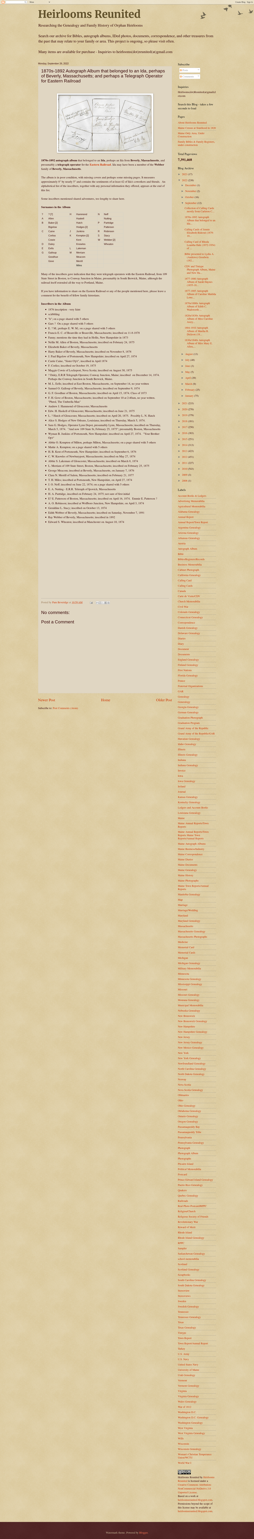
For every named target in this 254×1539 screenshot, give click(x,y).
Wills (181, 1438)
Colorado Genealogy (189, 612)
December (191, 185)
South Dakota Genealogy (191, 1285)
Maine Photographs (188, 880)
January (189, 395)
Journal (182, 791)
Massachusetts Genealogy (191, 931)
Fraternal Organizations (190, 686)
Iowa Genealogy (186, 781)
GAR (180, 691)
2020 (185, 409)
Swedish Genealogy (188, 1306)
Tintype (182, 1332)
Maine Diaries (185, 859)
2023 (185, 174)
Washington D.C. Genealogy (193, 1417)
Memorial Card (186, 947)
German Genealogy (188, 712)
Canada (182, 591)
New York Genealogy (189, 1058)
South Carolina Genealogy (192, 1280)
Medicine (183, 942)
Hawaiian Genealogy (189, 738)
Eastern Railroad (100, 164)
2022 (185, 180)
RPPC (181, 1243)
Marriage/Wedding (188, 910)
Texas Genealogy (187, 1327)
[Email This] (97, 602)
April (188, 377)
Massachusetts (185, 926)
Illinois (181, 749)
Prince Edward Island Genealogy (195, 1179)
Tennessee (183, 1311)
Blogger (143, 1532)
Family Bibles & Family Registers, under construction (196, 143)
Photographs (184, 1158)
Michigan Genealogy (189, 963)
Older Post (164, 699)
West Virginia (185, 1428)
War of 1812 (184, 1407)
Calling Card (185, 580)
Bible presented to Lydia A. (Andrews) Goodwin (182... (199, 257)
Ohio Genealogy (186, 1105)
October (189, 197)
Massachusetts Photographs (192, 936)
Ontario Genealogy (188, 1116)
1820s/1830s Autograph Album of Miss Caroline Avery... (199, 319)
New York (183, 1053)
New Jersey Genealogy (190, 1042)
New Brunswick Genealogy (192, 1021)
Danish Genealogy (188, 628)
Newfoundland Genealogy (191, 1063)
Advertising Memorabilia (191, 501)
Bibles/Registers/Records (191, 559)
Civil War (183, 606)
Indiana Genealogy (188, 765)
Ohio (180, 1100)
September (191, 203)
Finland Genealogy (188, 665)
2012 (185, 457)
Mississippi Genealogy (190, 984)
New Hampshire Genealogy (192, 1031)
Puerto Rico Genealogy (190, 1185)
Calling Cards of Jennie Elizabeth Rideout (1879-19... (199, 233)
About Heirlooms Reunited (192, 122)
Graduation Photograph (190, 717)
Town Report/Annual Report (193, 1343)
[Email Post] (91, 602)
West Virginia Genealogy (191, 1433)
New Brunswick (186, 1016)
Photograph (184, 1148)
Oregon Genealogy (188, 1121)
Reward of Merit (186, 1227)
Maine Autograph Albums (192, 843)
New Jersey (184, 1037)
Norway (182, 1079)
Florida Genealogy (188, 675)
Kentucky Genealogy (189, 802)
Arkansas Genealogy (189, 538)
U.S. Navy (183, 1359)
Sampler (182, 1248)
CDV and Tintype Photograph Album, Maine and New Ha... (200, 269)
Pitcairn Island (185, 1164)
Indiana (182, 760)
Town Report (185, 1338)
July (187, 360)
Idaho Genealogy (187, 744)
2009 (185, 474)
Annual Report (186, 517)
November (191, 191)
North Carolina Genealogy (192, 1068)
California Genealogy (189, 575)
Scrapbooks (184, 1274)
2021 (185, 403)
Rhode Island (185, 1232)
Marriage (183, 905)
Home (105, 699)
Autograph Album (187, 548)
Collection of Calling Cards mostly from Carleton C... (199, 209)
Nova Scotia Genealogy (190, 1090)
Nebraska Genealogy (189, 1010)
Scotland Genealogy (188, 1269)
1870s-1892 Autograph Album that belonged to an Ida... (200, 220)
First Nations (185, 670)
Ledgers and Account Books (193, 807)
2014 (185, 445)
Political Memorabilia (189, 1169)
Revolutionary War (188, 1222)
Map (180, 899)
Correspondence (186, 622)
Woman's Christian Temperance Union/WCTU (195, 1455)
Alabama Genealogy (189, 511)
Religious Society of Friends (193, 1216)
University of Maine (188, 1370)
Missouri (182, 989)
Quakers (182, 1190)
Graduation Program (189, 723)
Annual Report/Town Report (193, 522)
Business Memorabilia (190, 564)
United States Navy (188, 1364)
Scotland (182, 1264)
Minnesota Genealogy (189, 979)
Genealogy (183, 696)
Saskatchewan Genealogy (191, 1253)
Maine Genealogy (187, 870)
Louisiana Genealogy (189, 813)
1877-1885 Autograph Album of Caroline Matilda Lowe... (200, 294)
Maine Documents (187, 864)
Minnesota (183, 973)
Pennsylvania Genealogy (191, 1142)
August (189, 354)
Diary (181, 643)
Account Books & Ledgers (192, 495)
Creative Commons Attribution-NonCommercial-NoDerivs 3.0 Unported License (195, 1488)
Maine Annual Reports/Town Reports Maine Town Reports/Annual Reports (193, 835)
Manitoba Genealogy (189, 894)
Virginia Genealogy (188, 1396)
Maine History (185, 875)
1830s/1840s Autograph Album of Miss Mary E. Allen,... (199, 343)
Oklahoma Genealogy (189, 1111)
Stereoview (183, 1290)
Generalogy (184, 702)
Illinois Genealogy (188, 754)
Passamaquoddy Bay (189, 1127)
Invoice (182, 770)
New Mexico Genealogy (191, 1047)
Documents (184, 654)
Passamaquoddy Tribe (189, 1132)
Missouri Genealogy (188, 994)
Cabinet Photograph (188, 570)
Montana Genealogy (188, 1000)
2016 (185, 433)
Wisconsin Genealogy (189, 1449)
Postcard (182, 1174)
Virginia (182, 1391)
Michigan (183, 958)
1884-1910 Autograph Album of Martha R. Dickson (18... (197, 331)
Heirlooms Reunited (89, 14)
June (188, 366)
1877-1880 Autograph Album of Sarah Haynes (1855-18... (198, 282)
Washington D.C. (187, 1412)
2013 (185, 451)
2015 (185, 439)
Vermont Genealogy (188, 1385)
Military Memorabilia (189, 968)
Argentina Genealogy (189, 527)
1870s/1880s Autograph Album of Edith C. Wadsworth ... (197, 306)
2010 (185, 468)
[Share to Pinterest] (108, 602)
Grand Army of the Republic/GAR (196, 733)
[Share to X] (102, 602)
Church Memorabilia (189, 601)
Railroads (183, 1201)
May (188, 372)
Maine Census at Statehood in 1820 (197, 128)
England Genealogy (188, 659)
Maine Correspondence (190, 854)
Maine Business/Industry (191, 849)
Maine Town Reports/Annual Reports (193, 887)
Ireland (181, 786)
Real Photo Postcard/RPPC (192, 1206)
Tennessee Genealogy (189, 1317)
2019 (185, 415)
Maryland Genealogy (189, 921)
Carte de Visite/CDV (189, 596)
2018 (185, 421)
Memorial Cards (186, 952)
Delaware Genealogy (189, 633)
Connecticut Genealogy (190, 617)
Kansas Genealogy (188, 797)
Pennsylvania (185, 1137)
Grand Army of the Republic (193, 728)
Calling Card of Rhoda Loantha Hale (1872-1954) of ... (200, 245)
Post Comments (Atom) (65, 708)
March (189, 384)
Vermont (182, 1380)
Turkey (181, 1348)
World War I (184, 1463)
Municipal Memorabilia (190, 1005)
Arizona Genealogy (188, 532)
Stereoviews (184, 1296)
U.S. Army (183, 1354)
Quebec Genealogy (188, 1195)
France (181, 680)
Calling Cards (185, 585)
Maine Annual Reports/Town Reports (193, 824)
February (190, 389)
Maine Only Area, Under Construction (191, 134)
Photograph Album (188, 1153)
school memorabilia (188, 1259)
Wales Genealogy (187, 1401)
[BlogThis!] (100, 602)
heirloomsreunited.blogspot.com (195, 1500)
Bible (181, 554)
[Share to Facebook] (105, 602)
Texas (181, 1322)
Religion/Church (186, 1211)
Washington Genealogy (190, 1422)
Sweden (182, 1301)
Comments (188, 76)
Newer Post (46, 699)
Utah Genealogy (186, 1375)
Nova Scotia (184, 1084)
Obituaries (183, 1095)
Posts (185, 70)
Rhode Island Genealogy (191, 1237)
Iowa (180, 776)
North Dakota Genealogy (191, 1074)
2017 (185, 427)
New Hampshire (186, 1026)
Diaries (182, 638)
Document (183, 649)
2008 (185, 480)
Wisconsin (183, 1443)
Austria (182, 543)
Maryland (183, 915)
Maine (181, 818)
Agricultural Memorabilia (191, 506)
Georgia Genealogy (188, 707)
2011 (185, 463)
